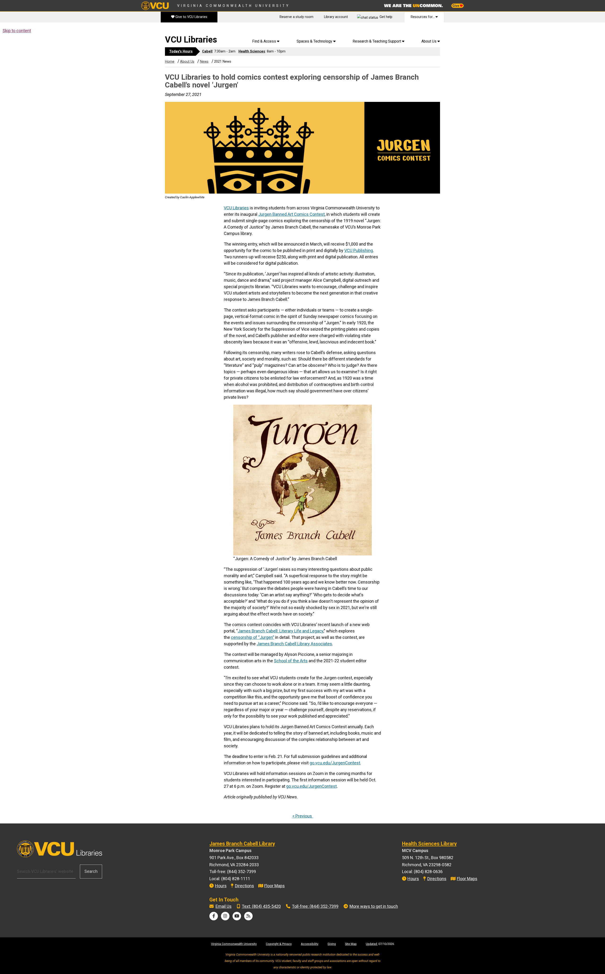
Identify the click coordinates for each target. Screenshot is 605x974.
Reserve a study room (296, 17)
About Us (187, 62)
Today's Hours (181, 51)
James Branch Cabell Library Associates (294, 643)
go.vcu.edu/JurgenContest (335, 762)
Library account (336, 17)
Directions (244, 885)
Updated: (372, 944)
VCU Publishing (358, 250)
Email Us (224, 906)
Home (169, 62)
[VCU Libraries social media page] (213, 915)
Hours (221, 885)
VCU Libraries (191, 40)
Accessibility (309, 944)
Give (456, 6)
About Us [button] (429, 41)
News (204, 62)
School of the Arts (291, 660)
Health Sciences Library (429, 844)
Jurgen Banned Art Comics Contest (291, 214)
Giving (332, 944)
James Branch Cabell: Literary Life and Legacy (280, 630)
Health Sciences (251, 51)
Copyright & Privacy (279, 944)
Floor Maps (274, 885)
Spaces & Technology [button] (315, 41)
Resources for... (423, 17)
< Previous (302, 816)
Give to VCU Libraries (190, 17)
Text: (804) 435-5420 (261, 906)
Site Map (351, 944)
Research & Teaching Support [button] (377, 41)
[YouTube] (236, 915)
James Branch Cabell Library (242, 844)
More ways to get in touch (374, 906)
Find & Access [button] (264, 41)
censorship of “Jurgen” (252, 637)
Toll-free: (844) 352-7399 (315, 906)
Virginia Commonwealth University (233, 6)
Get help (386, 17)
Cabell (207, 51)
